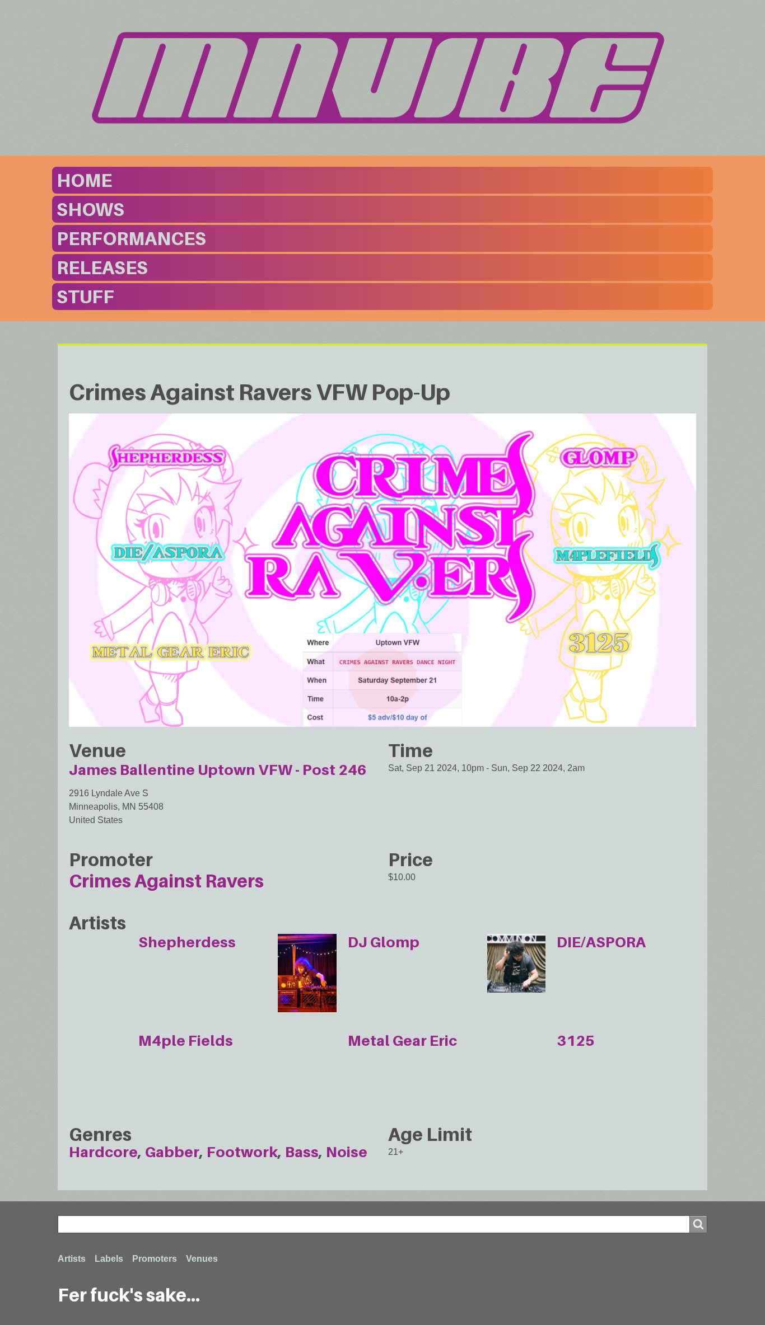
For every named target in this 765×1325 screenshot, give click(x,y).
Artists (72, 1258)
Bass (302, 1151)
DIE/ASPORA (601, 942)
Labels (109, 1258)
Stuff (85, 296)
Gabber (172, 1151)
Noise (346, 1151)
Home (84, 180)
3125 (576, 1040)
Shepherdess (187, 942)
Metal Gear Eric (402, 1040)
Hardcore (103, 1151)
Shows (90, 209)
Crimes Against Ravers (166, 880)
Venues (202, 1258)
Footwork (242, 1151)
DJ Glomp (383, 942)
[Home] (382, 78)
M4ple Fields (185, 1040)
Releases (102, 267)
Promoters (154, 1258)
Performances (131, 238)
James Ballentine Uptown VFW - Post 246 (218, 769)
